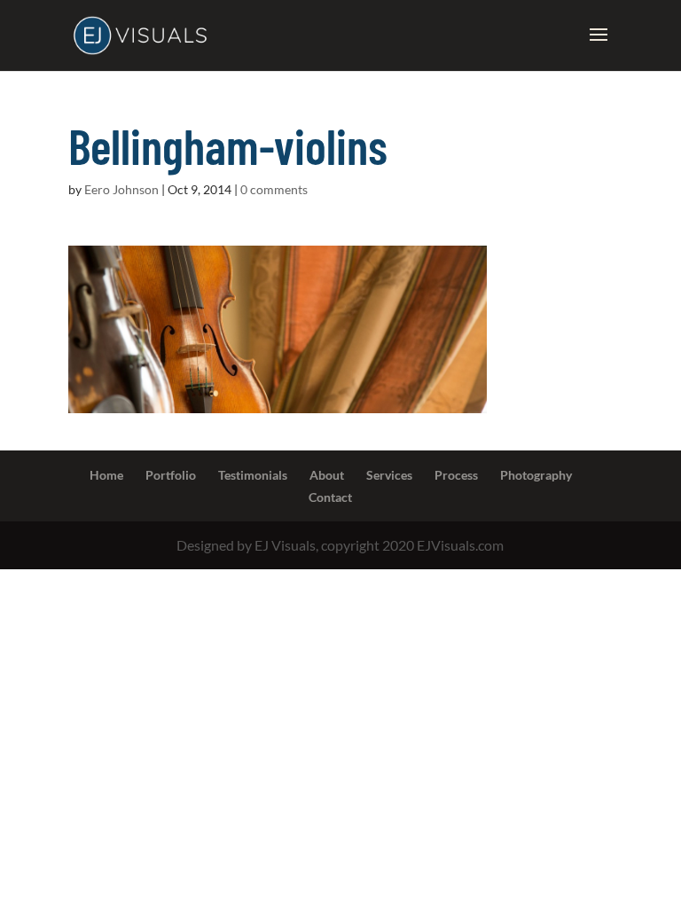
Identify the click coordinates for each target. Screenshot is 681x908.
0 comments (274, 189)
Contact (330, 497)
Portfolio (170, 474)
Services (389, 474)
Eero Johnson (121, 189)
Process (456, 474)
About (326, 474)
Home (106, 474)
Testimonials (252, 474)
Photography (536, 474)
